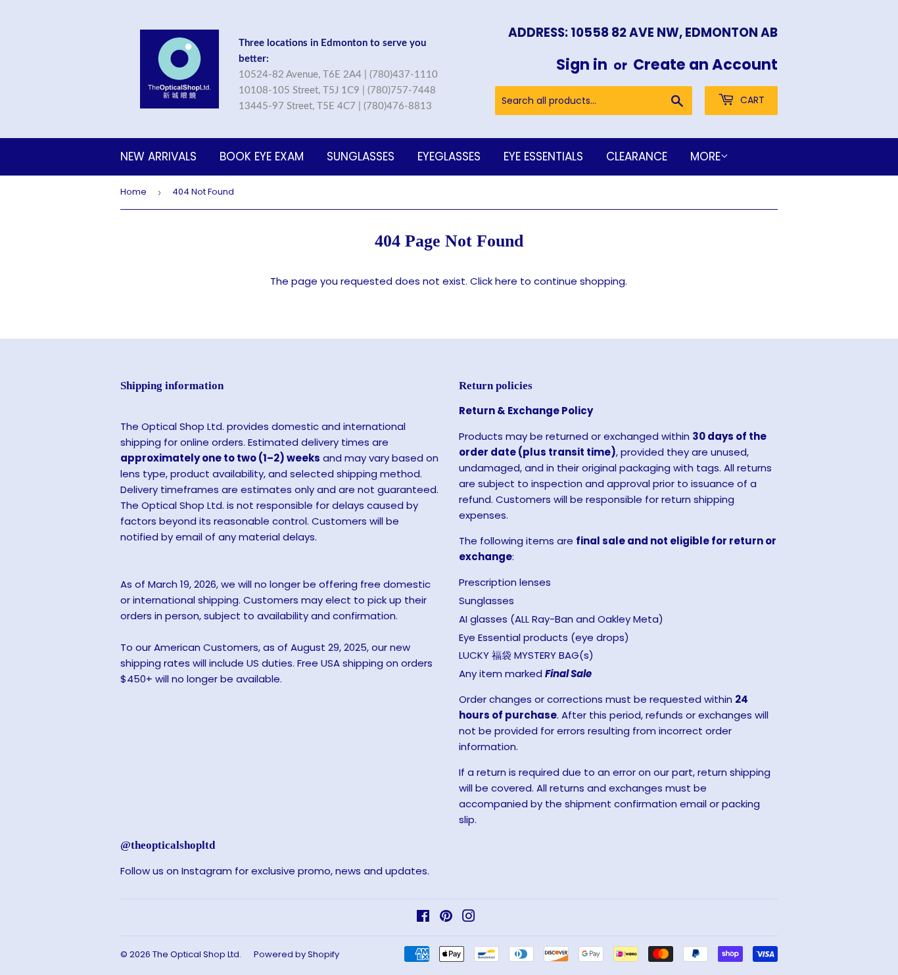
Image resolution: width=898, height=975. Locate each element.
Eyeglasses (449, 156)
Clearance (636, 156)
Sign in (581, 64)
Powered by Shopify (296, 954)
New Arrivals (158, 156)
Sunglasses (360, 156)
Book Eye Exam (262, 156)
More (705, 156)
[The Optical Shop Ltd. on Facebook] (423, 917)
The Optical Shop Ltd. (197, 954)
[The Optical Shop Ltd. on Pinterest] (446, 917)
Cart (751, 100)
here (506, 281)
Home (133, 191)
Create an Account (705, 64)
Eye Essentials (543, 156)
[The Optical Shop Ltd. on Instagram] (468, 917)
